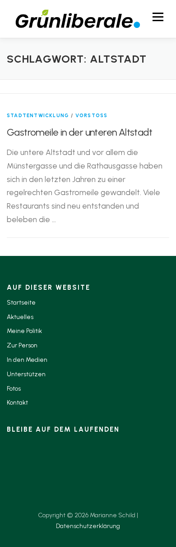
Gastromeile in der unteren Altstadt (79, 132)
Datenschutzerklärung (88, 526)
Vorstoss (91, 116)
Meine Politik (24, 331)
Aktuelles (20, 317)
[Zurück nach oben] (88, 494)
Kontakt (17, 402)
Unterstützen (26, 374)
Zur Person (22, 345)
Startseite (21, 302)
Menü (158, 17)
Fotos (14, 388)
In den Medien (27, 360)
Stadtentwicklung (38, 116)
